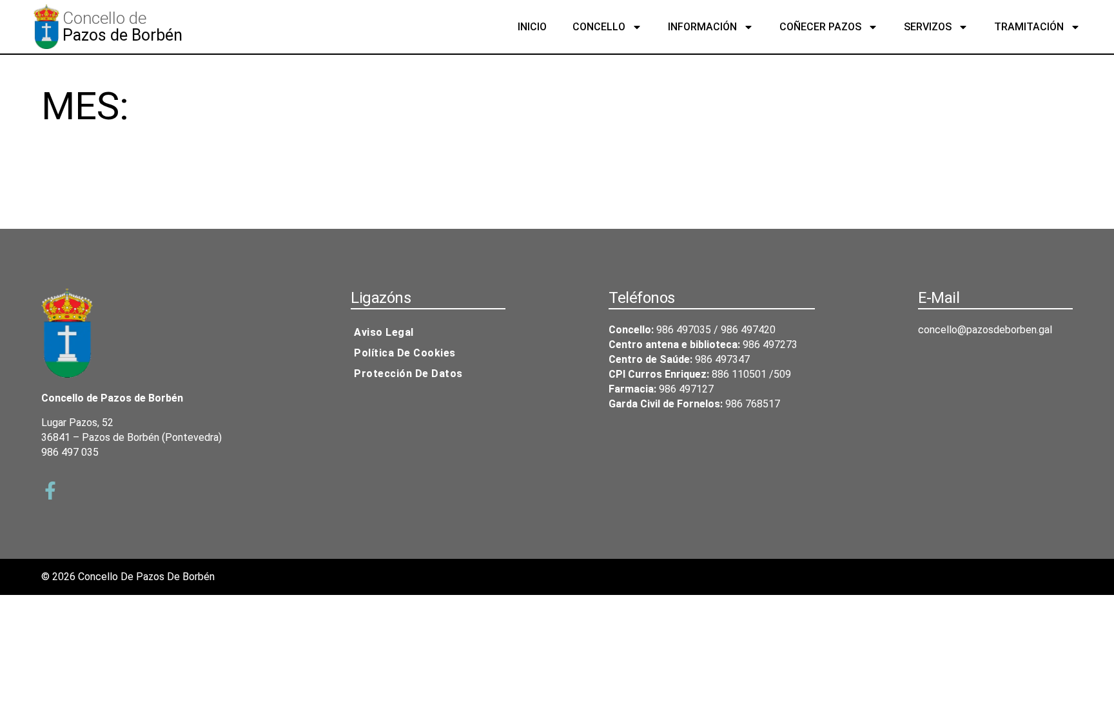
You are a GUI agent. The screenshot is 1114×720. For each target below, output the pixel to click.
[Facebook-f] (50, 491)
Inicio (532, 27)
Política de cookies (405, 353)
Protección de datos (408, 373)
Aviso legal (384, 332)
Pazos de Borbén (122, 35)
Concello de (104, 18)
